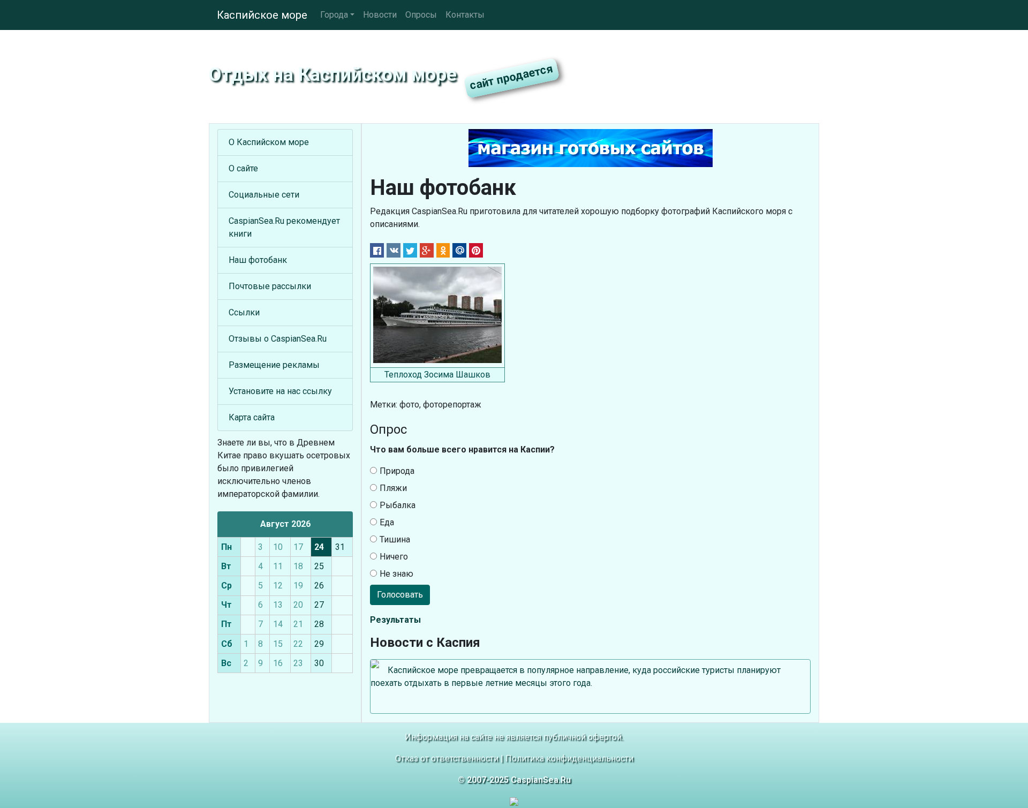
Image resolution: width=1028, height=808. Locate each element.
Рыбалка (397, 505)
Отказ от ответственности (446, 758)
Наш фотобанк (258, 260)
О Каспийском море (269, 142)
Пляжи (393, 488)
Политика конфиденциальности (569, 758)
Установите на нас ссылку (280, 391)
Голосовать (400, 595)
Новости (380, 15)
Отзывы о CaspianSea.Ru (278, 339)
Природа (397, 471)
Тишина (395, 539)
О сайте (243, 168)
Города (334, 15)
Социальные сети (264, 195)
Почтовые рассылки (270, 286)
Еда (387, 522)
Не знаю (396, 574)
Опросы (421, 15)
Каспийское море (262, 15)
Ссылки (244, 312)
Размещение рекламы (274, 365)
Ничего (394, 557)
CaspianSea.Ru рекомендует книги (284, 227)
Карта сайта (252, 417)
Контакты (465, 15)
